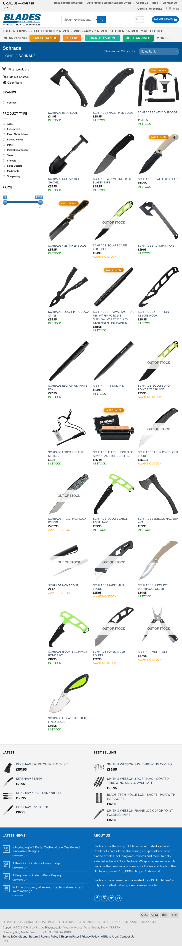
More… (162, 38)
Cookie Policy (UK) (149, 8)
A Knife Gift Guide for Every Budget (37, 863)
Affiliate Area (109, 936)
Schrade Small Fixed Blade (113, 112)
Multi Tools (152, 31)
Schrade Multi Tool (153, 652)
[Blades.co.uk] (29, 20)
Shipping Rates (69, 936)
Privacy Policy (90, 936)
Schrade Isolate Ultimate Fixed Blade (67, 720)
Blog (155, 2)
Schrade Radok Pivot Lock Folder (158, 454)
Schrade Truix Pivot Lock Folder (67, 520)
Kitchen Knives (123, 31)
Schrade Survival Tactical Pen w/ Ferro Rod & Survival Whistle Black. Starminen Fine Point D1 (113, 317)
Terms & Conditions (15, 936)
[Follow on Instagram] (170, 8)
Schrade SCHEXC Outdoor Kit (157, 114)
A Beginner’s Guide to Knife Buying (36, 875)
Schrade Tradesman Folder (108, 587)
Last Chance (45, 38)
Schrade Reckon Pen (108, 386)
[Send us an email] (177, 8)
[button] (140, 19)
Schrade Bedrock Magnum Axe (158, 520)
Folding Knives (17, 31)
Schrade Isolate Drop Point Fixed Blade (154, 387)
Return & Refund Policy (43, 936)
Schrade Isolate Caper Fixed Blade (110, 247)
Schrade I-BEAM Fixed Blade (158, 179)
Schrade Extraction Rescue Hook (153, 313)
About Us (142, 2)
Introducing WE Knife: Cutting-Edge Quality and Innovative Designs (46, 849)
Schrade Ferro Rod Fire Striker (66, 454)
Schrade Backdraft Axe (156, 245)
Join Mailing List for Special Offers (109, 2)
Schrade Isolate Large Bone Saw (110, 520)
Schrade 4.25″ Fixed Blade (67, 245)
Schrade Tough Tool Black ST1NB (69, 313)
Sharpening (15, 38)
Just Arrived (138, 38)
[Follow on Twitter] (174, 8)
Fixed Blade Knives (51, 31)
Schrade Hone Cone (63, 585)
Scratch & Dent (102, 38)
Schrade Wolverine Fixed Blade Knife (112, 180)
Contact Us (170, 2)
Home (8, 56)
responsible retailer (144, 885)
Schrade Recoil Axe (63, 112)
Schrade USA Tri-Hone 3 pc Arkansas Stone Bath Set (113, 454)
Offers (72, 38)
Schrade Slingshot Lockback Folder (153, 587)
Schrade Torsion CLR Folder (109, 653)
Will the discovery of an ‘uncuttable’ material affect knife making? (48, 889)
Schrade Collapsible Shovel (64, 180)
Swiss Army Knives (89, 31)
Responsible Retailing (68, 2)
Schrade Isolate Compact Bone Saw (67, 653)
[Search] (101, 19)
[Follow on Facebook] (166, 8)
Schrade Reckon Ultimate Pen (67, 387)
